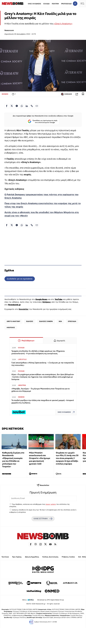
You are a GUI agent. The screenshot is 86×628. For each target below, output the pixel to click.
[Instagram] (40, 544)
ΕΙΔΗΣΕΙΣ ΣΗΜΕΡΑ (46, 321)
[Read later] (83, 94)
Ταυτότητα (5, 557)
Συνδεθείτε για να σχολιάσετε (19, 279)
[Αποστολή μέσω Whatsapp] (21, 106)
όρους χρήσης (51, 504)
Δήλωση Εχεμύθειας (32, 557)
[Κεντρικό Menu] (82, 3)
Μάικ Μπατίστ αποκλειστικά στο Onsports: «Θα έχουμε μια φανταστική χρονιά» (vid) (39, 458)
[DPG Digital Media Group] (43, 569)
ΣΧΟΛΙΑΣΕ (68, 94)
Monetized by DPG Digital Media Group (50, 600)
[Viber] (35, 544)
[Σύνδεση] (75, 3)
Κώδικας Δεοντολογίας (50, 557)
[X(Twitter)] (45, 544)
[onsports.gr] (34, 583)
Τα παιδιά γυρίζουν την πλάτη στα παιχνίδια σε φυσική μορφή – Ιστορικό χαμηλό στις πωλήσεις (42, 401)
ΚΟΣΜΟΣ (5, 94)
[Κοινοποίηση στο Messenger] (17, 106)
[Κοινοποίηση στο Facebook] (6, 106)
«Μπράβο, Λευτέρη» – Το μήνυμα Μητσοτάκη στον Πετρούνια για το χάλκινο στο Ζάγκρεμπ (40, 389)
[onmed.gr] (52, 591)
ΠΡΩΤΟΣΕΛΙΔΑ (66, 4)
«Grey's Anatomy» (62, 23)
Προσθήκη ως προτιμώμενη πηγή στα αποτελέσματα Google (44, 121)
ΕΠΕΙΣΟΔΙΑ (72, 321)
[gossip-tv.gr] (16, 583)
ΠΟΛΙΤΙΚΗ (55, 4)
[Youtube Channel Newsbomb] (50, 544)
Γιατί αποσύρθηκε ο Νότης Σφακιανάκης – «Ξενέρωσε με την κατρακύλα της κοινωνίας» (42, 364)
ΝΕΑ (60, 321)
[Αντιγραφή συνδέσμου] (77, 94)
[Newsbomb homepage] (12, 3)
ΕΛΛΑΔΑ (46, 4)
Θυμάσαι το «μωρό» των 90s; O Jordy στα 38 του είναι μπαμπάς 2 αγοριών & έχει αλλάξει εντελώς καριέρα (67, 458)
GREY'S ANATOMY (13, 321)
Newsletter (24, 309)
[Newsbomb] (43, 536)
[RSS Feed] (55, 544)
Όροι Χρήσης (17, 557)
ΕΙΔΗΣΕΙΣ (29, 321)
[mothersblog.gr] (34, 591)
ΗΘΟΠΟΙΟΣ (11, 327)
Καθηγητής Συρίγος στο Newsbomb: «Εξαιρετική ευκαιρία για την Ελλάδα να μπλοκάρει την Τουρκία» (13, 459)
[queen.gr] (52, 583)
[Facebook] (30, 544)
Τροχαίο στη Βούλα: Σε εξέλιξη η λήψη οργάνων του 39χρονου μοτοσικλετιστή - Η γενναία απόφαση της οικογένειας (38, 352)
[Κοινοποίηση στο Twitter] (12, 106)
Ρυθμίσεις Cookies (68, 557)
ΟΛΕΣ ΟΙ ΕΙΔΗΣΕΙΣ (34, 4)
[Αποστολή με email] (37, 106)
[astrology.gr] (70, 583)
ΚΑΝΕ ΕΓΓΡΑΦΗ (41, 519)
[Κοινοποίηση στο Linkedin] (27, 106)
